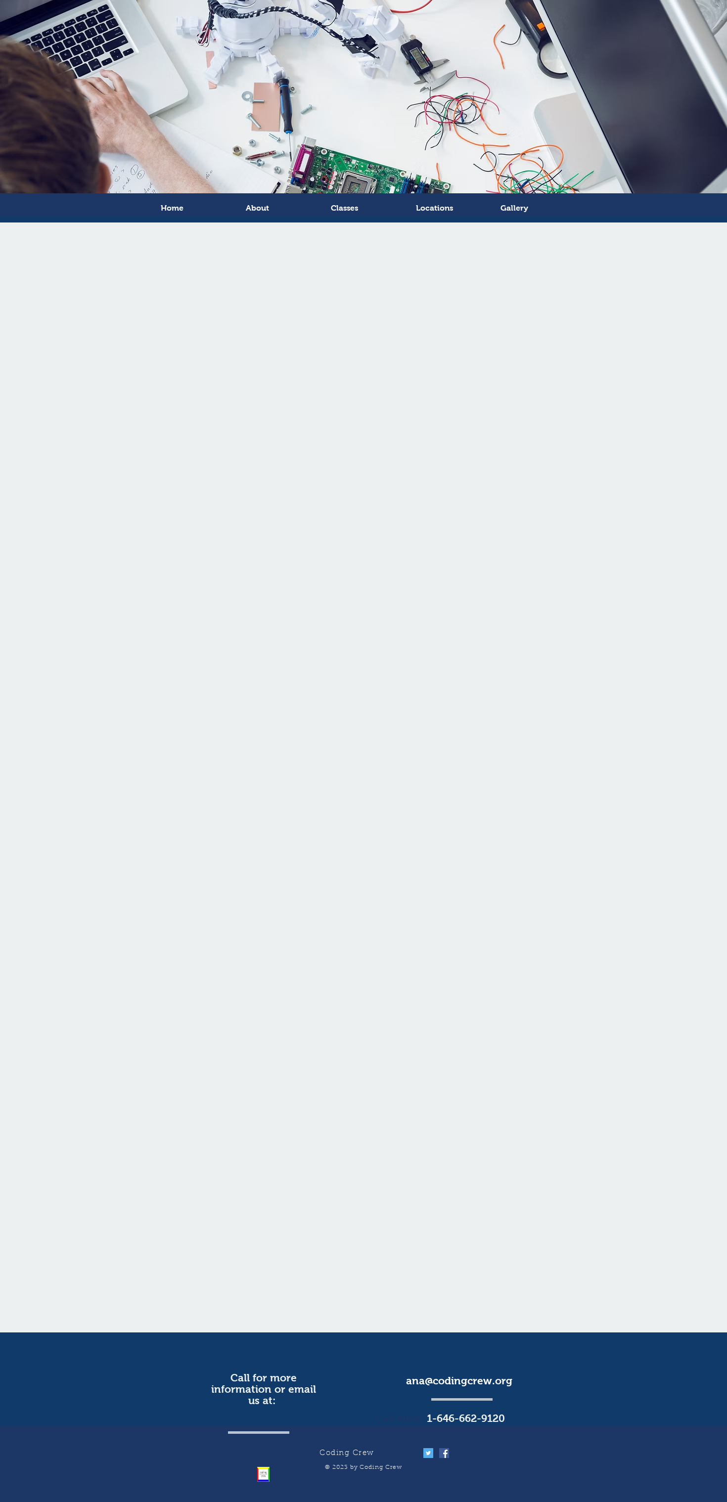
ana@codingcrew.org (459, 1380)
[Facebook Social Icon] (444, 1453)
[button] (538, 208)
